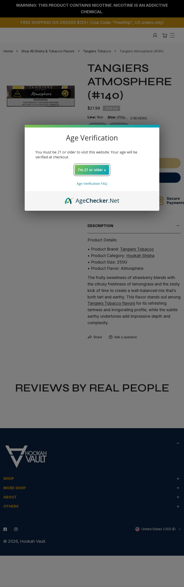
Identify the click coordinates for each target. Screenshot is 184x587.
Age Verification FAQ (92, 183)
